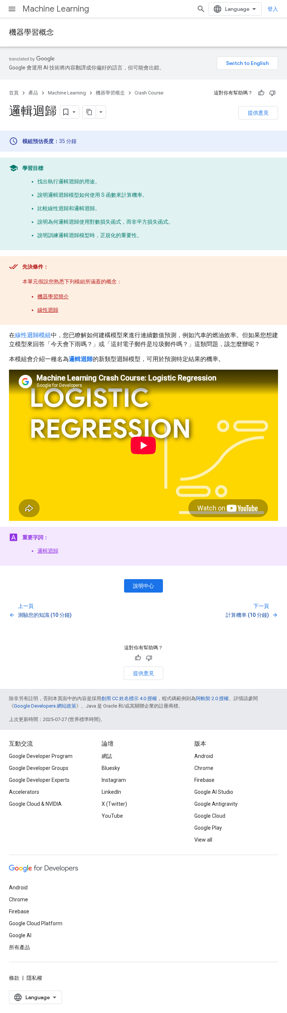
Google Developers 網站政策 (45, 706)
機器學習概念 (31, 32)
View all (203, 840)
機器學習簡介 (53, 296)
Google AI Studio (213, 792)
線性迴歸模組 (33, 335)
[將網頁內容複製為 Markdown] (89, 112)
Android (203, 756)
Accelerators (24, 792)
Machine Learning (55, 9)
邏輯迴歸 (47, 551)
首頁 (14, 93)
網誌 (107, 756)
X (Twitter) (114, 804)
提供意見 (258, 112)
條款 (14, 978)
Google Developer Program (40, 756)
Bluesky (111, 768)
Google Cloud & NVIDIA (35, 804)
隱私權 (34, 978)
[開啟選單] (11, 9)
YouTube (112, 816)
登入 (273, 9)
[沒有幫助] (272, 93)
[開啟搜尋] (201, 8)
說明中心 (143, 585)
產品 (33, 93)
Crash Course (149, 93)
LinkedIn (111, 792)
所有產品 (19, 947)
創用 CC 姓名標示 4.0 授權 (129, 698)
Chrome (203, 768)
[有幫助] (261, 93)
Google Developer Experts (39, 780)
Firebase (204, 780)
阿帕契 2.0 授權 (212, 698)
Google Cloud (209, 816)
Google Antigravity (216, 804)
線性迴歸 (47, 310)
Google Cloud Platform (35, 923)
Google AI (20, 935)
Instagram (114, 780)
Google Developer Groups (38, 768)
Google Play (208, 828)
